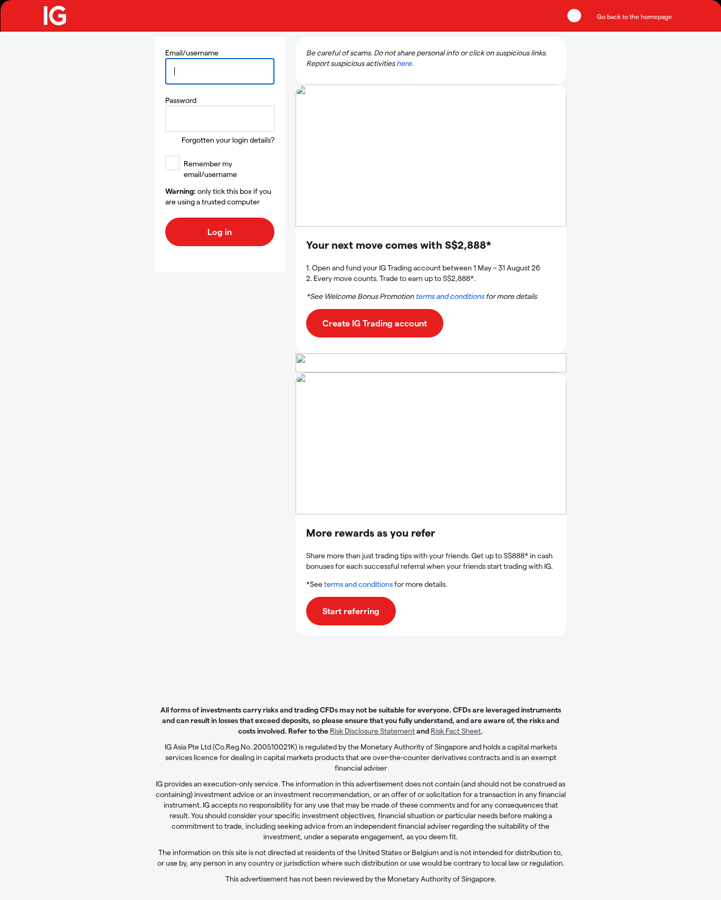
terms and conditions (449, 296)
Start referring (351, 611)
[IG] (55, 15)
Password (180, 100)
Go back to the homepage (634, 16)
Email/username (192, 52)
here (404, 63)
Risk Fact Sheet (456, 730)
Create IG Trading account (374, 323)
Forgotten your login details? (228, 139)
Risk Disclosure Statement (372, 730)
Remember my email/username (210, 169)
